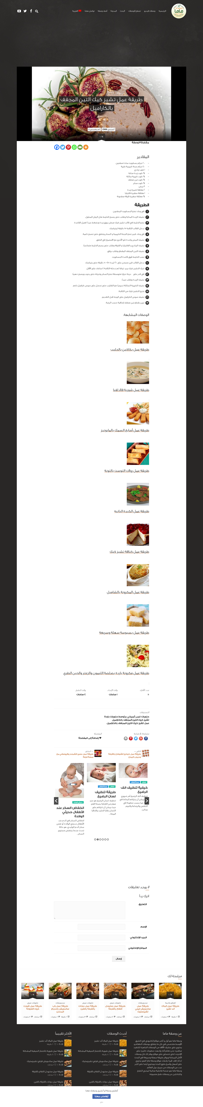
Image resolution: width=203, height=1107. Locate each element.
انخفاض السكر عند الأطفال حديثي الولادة (102, 812)
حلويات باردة (111, 716)
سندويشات (142, 1003)
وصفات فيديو (149, 11)
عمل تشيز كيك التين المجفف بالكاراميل (128, 723)
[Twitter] (62, 147)
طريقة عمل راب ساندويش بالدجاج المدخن (60, 1009)
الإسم (144, 927)
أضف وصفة (102, 11)
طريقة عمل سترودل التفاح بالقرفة (47, 1071)
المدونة (114, 11)
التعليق (143, 904)
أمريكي (131, 716)
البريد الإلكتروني (138, 937)
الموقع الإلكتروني (137, 948)
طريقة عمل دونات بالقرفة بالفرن (48, 1082)
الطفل (144, 786)
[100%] (170, 997)
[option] (133, 791)
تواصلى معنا (101, 1096)
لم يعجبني (94, 129)
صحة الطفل (135, 786)
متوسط (122, 716)
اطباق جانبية (170, 1003)
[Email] (80, 147)
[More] (85, 147)
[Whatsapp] (74, 147)
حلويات (145, 716)
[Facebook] (56, 147)
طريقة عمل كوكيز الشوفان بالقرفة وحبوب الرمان (124, 754)
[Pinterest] (68, 147)
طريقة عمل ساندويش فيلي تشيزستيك (143, 1009)
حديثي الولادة (109, 802)
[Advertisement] (101, 44)
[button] (56, 801)
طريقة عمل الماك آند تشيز (51, 1041)
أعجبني (108, 129)
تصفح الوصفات (134, 11)
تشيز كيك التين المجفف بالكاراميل (130, 720)
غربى (138, 716)
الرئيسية (162, 11)
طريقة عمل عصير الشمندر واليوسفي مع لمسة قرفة (74, 754)
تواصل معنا (90, 11)
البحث (122, 11)
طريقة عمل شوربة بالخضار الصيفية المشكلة (43, 1051)
